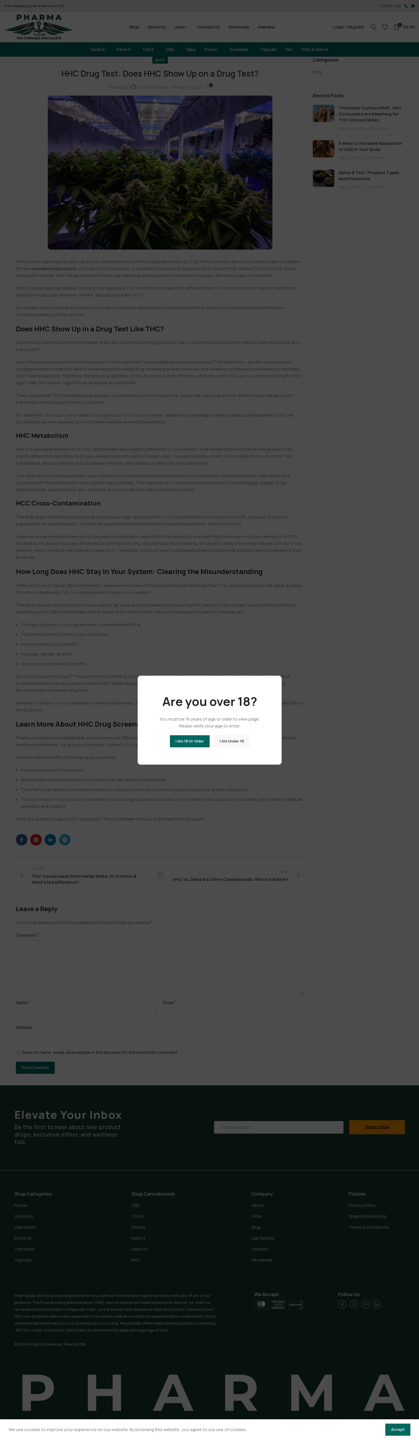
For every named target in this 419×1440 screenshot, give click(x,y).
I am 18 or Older (189, 741)
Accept (398, 1429)
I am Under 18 (231, 741)
